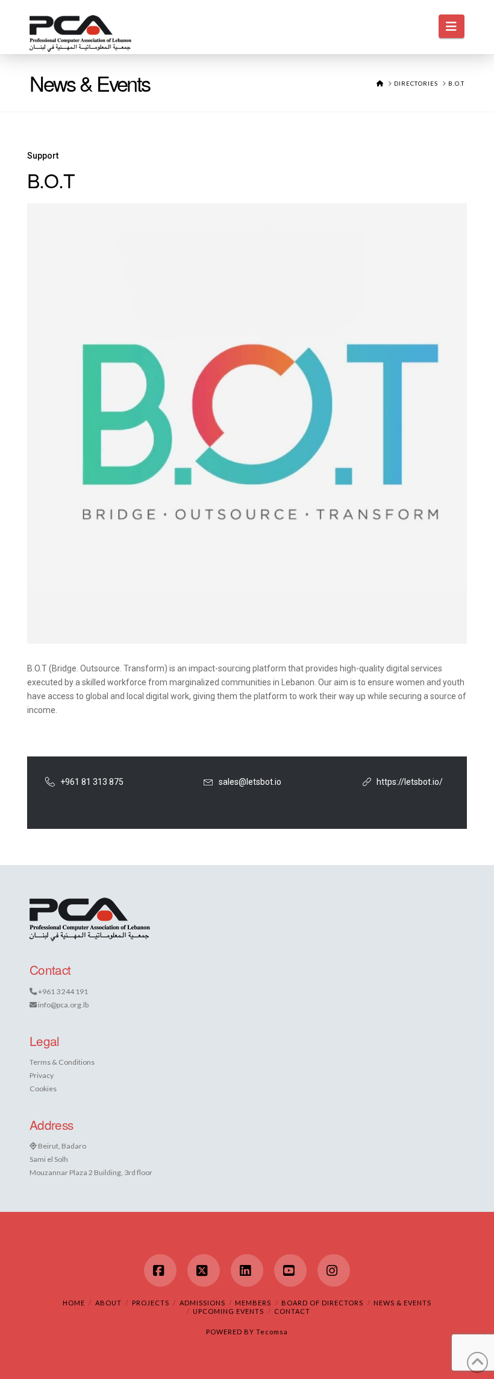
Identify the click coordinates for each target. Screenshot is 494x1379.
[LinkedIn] (247, 1270)
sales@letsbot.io (250, 782)
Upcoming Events (228, 1311)
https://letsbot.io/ (410, 782)
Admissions (202, 1303)
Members (253, 1303)
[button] (451, 26)
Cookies (43, 1088)
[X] (203, 1270)
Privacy (42, 1075)
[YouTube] (290, 1270)
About (108, 1303)
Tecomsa (272, 1332)
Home (74, 1303)
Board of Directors (322, 1303)
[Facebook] (160, 1270)
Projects (150, 1303)
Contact (292, 1311)
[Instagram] (333, 1270)
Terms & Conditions (62, 1062)
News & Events (402, 1303)
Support (42, 155)
